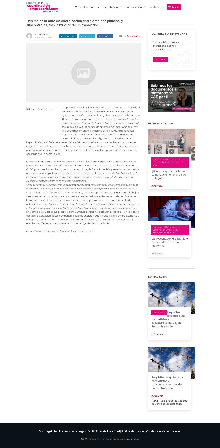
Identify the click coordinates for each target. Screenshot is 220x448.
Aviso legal (45, 431)
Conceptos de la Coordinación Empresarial (166, 228)
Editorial (43, 34)
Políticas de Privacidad (106, 431)
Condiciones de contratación (163, 431)
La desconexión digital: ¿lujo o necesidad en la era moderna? (170, 242)
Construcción (159, 312)
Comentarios (133, 36)
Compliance (158, 227)
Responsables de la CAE (164, 232)
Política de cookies (132, 431)
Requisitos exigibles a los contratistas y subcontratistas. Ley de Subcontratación (168, 319)
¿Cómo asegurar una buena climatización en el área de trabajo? (169, 175)
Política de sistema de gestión (72, 431)
